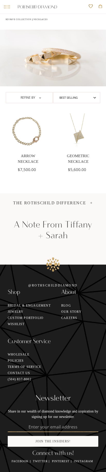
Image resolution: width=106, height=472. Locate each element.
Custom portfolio (25, 318)
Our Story (71, 312)
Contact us (19, 373)
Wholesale (18, 354)
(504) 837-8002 (19, 379)
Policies (16, 361)
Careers (69, 318)
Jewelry (15, 312)
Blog (66, 305)
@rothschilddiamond (52, 285)
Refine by (28, 97)
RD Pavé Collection (18, 19)
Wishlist (16, 324)
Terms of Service (24, 367)
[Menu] (5, 7)
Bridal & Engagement (29, 305)
